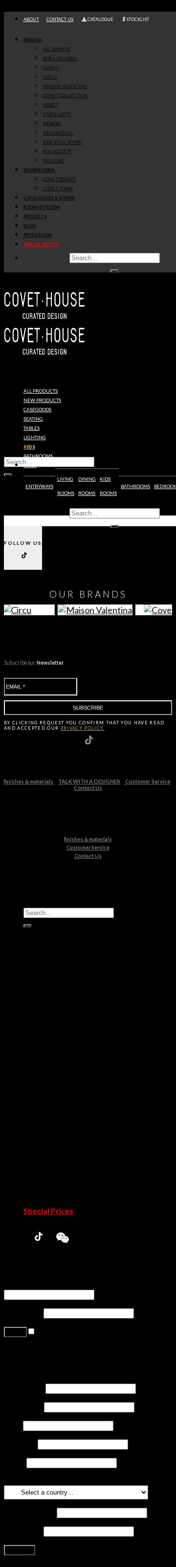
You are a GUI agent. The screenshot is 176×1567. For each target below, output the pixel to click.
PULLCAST (54, 160)
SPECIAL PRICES (40, 244)
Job (13, 1425)
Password (23, 1312)
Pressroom (43, 1201)
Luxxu (53, 1034)
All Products (40, 391)
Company (20, 1443)
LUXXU (51, 67)
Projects (34, 216)
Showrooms (38, 170)
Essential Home (69, 1108)
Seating (33, 419)
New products (42, 400)
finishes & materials (29, 781)
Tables (31, 428)
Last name (23, 1406)
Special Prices (48, 1210)
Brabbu (56, 1090)
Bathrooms (38, 456)
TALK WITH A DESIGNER (89, 781)
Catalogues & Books (48, 198)
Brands (32, 40)
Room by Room (41, 207)
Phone (14, 1462)
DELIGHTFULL (58, 132)
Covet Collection (71, 1062)
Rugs (30, 465)
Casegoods (37, 409)
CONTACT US (59, 19)
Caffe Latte (62, 1080)
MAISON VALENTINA (65, 86)
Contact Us (88, 787)
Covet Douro (59, 179)
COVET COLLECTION (65, 95)
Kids (29, 446)
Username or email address (51, 1284)
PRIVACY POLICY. (83, 728)
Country (20, 1480)
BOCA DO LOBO (60, 58)
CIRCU (50, 77)
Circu (52, 1043)
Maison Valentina (72, 1052)
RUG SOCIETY (57, 151)
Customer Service (147, 781)
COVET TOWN (58, 188)
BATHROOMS (135, 486)
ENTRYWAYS (39, 486)
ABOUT (31, 19)
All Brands (56, 49)
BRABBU (52, 123)
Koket (53, 1071)
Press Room (37, 235)
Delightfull (61, 1099)
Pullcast (56, 1127)
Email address (29, 1512)
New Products (49, 1006)
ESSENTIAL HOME (62, 142)
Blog (29, 225)
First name (24, 1387)
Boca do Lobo (66, 1025)
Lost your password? (38, 1349)
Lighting (34, 437)
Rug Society (63, 1117)
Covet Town (63, 1155)
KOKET (50, 105)
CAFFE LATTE (57, 114)
